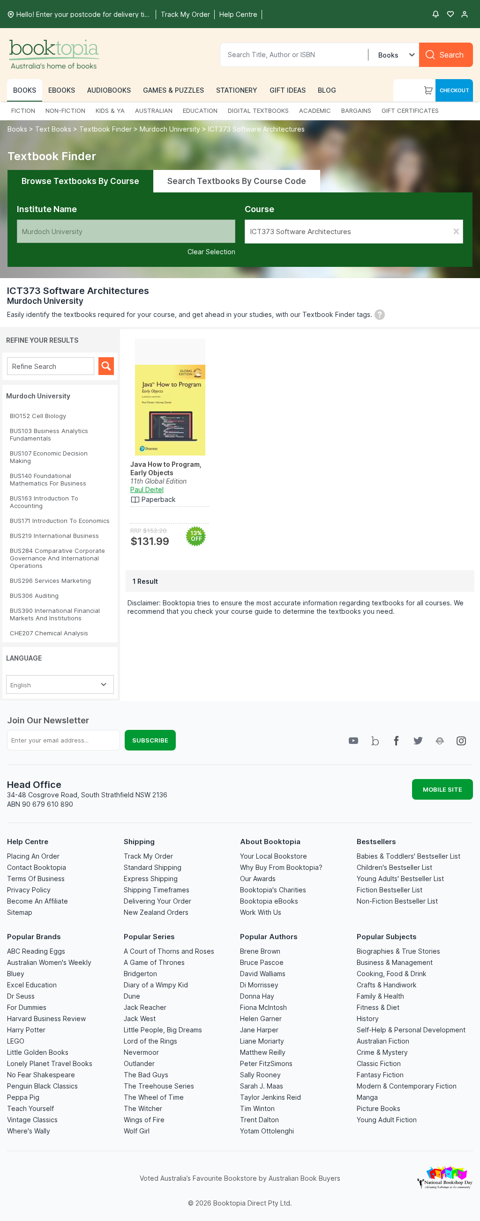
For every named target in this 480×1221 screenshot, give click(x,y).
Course (259, 209)
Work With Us (260, 912)
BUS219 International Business (54, 535)
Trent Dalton (259, 1120)
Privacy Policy (29, 890)
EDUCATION (200, 110)
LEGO (15, 1041)
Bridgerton (140, 974)
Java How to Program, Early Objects (166, 468)
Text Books (53, 129)
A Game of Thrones (154, 962)
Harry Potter (26, 1030)
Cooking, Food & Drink (392, 974)
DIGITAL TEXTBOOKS (258, 110)
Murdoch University (170, 129)
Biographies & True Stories (398, 951)
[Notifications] (435, 14)
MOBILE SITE (442, 789)
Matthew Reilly (262, 1052)
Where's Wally (28, 1131)
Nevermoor (141, 1052)
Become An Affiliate (37, 901)
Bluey (15, 974)
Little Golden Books (37, 1052)
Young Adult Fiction (387, 1120)
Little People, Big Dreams (163, 1030)
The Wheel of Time (154, 1097)
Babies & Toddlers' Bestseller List (408, 856)
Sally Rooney (260, 1075)
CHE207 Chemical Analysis (49, 633)
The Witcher (143, 1108)
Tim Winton (257, 1108)
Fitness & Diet (378, 1007)
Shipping (139, 841)
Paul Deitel (147, 489)
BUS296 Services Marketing (50, 580)
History (368, 1018)
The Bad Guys (146, 1075)
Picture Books (378, 1108)
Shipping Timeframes (156, 890)
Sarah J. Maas (261, 1086)
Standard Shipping (152, 867)
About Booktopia (270, 841)
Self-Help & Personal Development (411, 1030)
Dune (132, 996)
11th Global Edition (158, 481)
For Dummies (26, 1007)
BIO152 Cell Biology (38, 415)
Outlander (139, 1063)
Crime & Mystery (382, 1052)
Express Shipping (151, 879)
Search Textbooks (236, 181)
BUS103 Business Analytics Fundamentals (49, 434)
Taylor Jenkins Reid (270, 1097)
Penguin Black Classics (42, 1086)
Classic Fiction (379, 1063)
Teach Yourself (30, 1108)
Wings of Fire (144, 1120)
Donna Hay (257, 996)
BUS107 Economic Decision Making (49, 456)
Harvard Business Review (46, 1018)
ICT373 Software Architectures (256, 129)
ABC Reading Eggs (36, 951)
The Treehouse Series (159, 1086)
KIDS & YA (110, 110)
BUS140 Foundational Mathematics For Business (48, 479)
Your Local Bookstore (273, 856)
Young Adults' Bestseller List (400, 879)
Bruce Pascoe (262, 962)
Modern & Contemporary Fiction (407, 1086)
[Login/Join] (464, 14)
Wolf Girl (137, 1131)
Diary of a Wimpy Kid (156, 985)
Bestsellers (376, 841)
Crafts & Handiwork (387, 985)
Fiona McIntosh (263, 1007)
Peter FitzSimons (266, 1063)
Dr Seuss (21, 996)
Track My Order (148, 856)
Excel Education (32, 985)
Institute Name (47, 209)
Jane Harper (259, 1030)
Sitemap (19, 912)
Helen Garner (261, 1018)
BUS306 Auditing (34, 595)
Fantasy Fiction (380, 1075)
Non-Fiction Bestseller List (397, 901)
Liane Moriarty (262, 1041)
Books (18, 129)
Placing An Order (33, 856)
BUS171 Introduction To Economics (60, 520)
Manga (367, 1097)
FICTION (23, 110)
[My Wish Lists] (450, 14)
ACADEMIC (315, 110)
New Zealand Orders (156, 912)
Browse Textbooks (80, 181)
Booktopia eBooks (269, 901)
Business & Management (395, 962)
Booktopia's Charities (273, 890)
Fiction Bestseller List (389, 890)
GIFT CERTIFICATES (410, 110)
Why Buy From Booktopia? (281, 867)
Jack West (140, 1018)
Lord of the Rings (150, 1041)
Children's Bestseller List (394, 867)
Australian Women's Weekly (49, 962)
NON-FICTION (65, 110)
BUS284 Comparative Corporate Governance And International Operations (57, 558)
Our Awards (258, 879)
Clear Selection (211, 252)
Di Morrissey (259, 985)
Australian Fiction (383, 1041)
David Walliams (262, 974)
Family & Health (380, 996)
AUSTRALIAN (153, 110)
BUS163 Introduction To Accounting (44, 501)
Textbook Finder (105, 129)
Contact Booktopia (36, 867)
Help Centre (27, 841)
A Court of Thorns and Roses (169, 951)
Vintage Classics (32, 1120)
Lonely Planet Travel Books (49, 1063)
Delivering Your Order (157, 901)
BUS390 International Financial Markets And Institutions (55, 614)
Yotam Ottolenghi (267, 1131)
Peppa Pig (23, 1097)
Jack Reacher (145, 1007)
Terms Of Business (36, 879)
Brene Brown (260, 951)
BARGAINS (356, 110)
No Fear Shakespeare (41, 1075)
